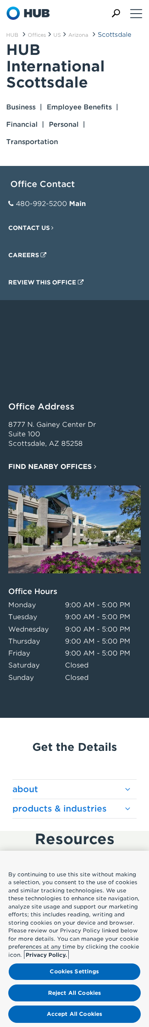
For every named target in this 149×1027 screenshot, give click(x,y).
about (25, 789)
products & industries (59, 809)
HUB (12, 35)
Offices (37, 35)
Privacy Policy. (46, 955)
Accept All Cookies (74, 1014)
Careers (24, 255)
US (57, 35)
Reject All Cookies (74, 993)
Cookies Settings (74, 971)
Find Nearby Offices (51, 467)
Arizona (78, 35)
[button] (116, 13)
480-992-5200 (41, 204)
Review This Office (43, 282)
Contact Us (29, 228)
